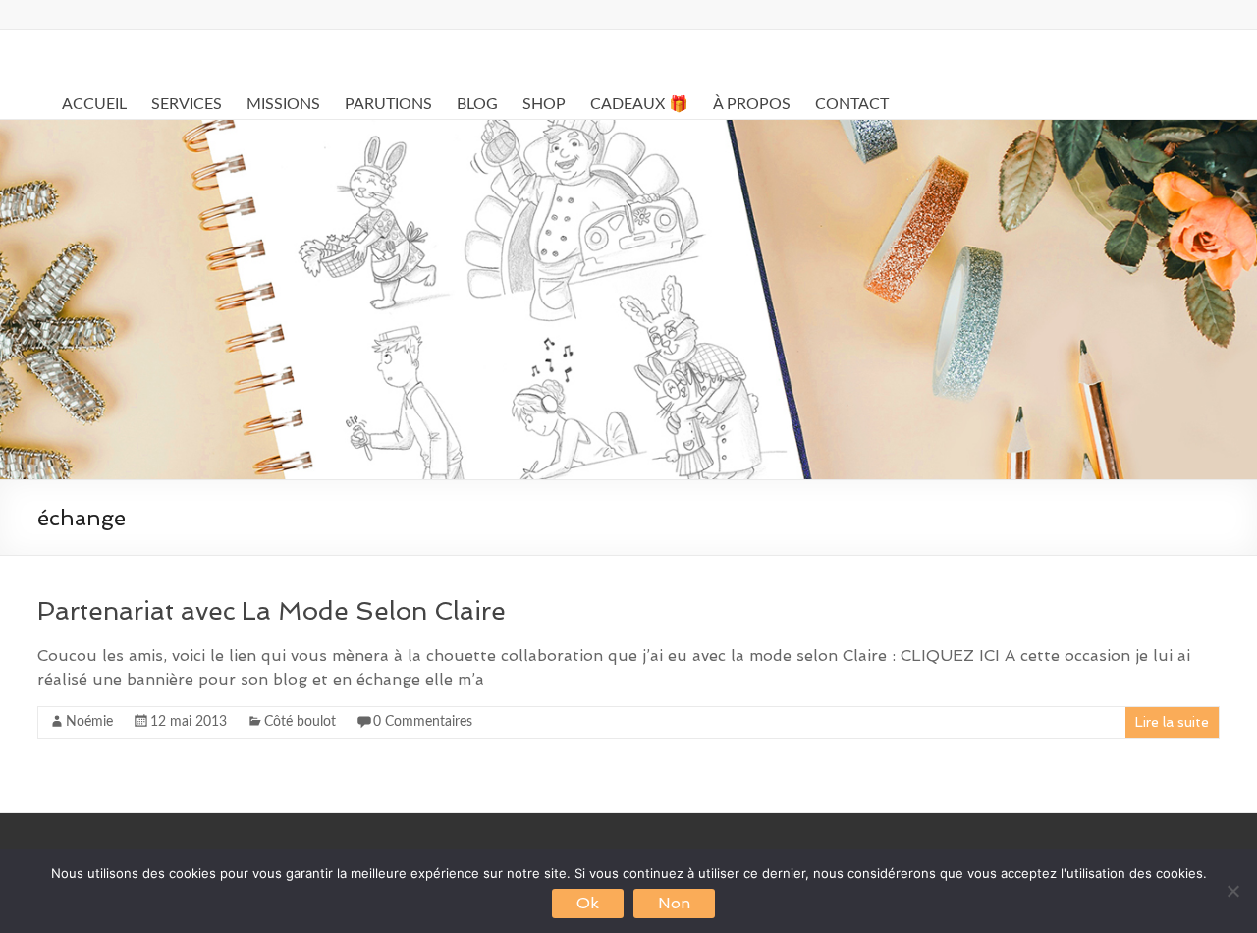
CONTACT (852, 104)
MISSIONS (283, 104)
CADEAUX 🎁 (639, 104)
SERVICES (186, 104)
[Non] (1232, 891)
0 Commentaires (422, 722)
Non (674, 903)
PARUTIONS (388, 104)
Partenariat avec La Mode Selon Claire (271, 611)
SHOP (544, 104)
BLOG (477, 104)
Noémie (89, 722)
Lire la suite (1172, 722)
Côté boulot (300, 722)
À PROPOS (752, 104)
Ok (587, 903)
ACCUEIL (94, 104)
